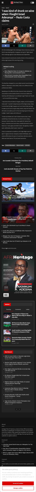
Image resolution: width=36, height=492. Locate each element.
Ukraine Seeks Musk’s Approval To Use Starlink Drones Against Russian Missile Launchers (18, 363)
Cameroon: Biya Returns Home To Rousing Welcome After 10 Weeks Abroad (16, 389)
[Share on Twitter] (14, 45)
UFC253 (27, 145)
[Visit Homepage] (17, 3)
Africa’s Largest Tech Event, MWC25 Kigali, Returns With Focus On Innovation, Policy (18, 453)
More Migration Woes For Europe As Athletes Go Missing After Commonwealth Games (18, 72)
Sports (7, 7)
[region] (18, 479)
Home (3, 7)
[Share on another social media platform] (30, 45)
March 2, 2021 (5, 24)
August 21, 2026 (9, 359)
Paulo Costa (20, 145)
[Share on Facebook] (6, 45)
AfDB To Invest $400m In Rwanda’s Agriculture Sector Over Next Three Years (17, 357)
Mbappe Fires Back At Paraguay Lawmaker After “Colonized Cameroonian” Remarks (16, 236)
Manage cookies (18, 488)
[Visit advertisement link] (18, 275)
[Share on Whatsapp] (22, 45)
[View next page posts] (19, 409)
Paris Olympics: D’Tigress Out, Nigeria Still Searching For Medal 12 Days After (22, 315)
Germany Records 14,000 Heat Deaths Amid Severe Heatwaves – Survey (17, 395)
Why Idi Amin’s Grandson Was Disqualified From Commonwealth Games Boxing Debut (18, 76)
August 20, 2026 (9, 378)
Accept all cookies (18, 483)
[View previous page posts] (16, 409)
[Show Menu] (2, 2)
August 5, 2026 (7, 200)
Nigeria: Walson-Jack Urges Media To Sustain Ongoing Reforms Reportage (17, 382)
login (6, 248)
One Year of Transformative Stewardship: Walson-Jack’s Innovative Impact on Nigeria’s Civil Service (17, 449)
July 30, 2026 (6, 221)
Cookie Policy (11, 479)
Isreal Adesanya (10, 145)
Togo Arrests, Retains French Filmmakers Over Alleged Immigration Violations (17, 401)
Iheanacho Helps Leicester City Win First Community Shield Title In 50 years (21, 339)
